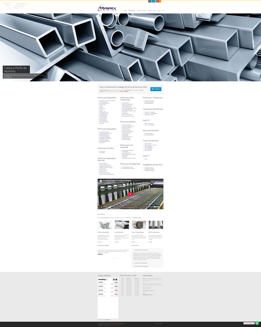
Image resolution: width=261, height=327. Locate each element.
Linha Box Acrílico (125, 102)
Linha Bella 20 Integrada (104, 136)
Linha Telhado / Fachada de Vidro (129, 110)
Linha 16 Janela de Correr (104, 103)
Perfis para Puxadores (126, 127)
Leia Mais (99, 242)
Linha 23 (101, 106)
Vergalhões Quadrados (149, 169)
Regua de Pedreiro (103, 163)
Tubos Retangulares (149, 147)
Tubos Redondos (148, 143)
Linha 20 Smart (102, 104)
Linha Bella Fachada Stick (104, 141)
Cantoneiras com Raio (149, 114)
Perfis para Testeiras (126, 130)
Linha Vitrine (124, 112)
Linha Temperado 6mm (126, 105)
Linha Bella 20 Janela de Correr (105, 133)
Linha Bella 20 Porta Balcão (104, 137)
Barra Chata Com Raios (149, 135)
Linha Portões (102, 151)
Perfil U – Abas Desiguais (150, 124)
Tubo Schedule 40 (148, 149)
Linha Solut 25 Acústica (104, 140)
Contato (160, 323)
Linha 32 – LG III (102, 111)
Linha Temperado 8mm (126, 106)
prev (2, 47)
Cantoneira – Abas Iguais (150, 112)
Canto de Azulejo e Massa (104, 164)
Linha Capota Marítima (149, 102)
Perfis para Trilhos (126, 128)
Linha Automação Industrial (127, 150)
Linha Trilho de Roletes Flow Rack (129, 158)
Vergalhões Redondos (149, 167)
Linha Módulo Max (103, 115)
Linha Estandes (125, 135)
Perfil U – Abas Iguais (149, 123)
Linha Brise (101, 123)
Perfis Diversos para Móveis (128, 131)
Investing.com (107, 319)
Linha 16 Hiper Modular (104, 132)
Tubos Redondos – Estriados (150, 145)
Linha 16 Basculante (103, 102)
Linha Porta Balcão (103, 116)
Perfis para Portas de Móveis (128, 126)
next (259, 47)
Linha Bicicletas (125, 151)
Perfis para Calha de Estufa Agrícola (106, 174)
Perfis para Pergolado (126, 139)
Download (157, 89)
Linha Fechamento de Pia (127, 114)
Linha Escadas (125, 155)
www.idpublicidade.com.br (116, 325)
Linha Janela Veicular (149, 103)
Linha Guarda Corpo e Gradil (128, 116)
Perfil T (146, 159)
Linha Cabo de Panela (126, 153)
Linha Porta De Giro (103, 118)
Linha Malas (124, 157)
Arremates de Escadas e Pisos (105, 166)
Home (157, 323)
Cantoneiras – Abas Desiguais (151, 113)
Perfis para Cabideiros (126, 124)
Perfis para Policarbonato (104, 172)
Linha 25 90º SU (102, 108)
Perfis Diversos (102, 171)
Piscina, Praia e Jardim (126, 132)
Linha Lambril (102, 152)
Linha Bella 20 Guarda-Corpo (105, 138)
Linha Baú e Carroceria (149, 100)
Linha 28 (101, 110)
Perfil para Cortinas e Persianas (106, 167)
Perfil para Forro (102, 168)
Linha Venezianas (103, 120)
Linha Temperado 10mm (127, 109)
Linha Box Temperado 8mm (127, 104)
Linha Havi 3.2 (102, 142)
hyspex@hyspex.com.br (148, 294)
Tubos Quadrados (148, 146)
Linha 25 (101, 107)
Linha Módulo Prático (103, 114)
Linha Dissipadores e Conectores (129, 154)
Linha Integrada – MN (103, 112)
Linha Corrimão (125, 113)
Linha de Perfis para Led (127, 136)
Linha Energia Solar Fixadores (128, 168)
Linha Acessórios (102, 119)
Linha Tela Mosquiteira (104, 121)
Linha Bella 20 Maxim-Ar (104, 134)
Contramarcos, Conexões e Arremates (107, 100)
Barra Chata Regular (149, 133)
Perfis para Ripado (126, 138)
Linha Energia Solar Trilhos (127, 167)
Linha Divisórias (125, 134)
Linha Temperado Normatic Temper (129, 108)
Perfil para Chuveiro (103, 170)
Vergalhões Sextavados (149, 170)
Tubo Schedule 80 (148, 150)
